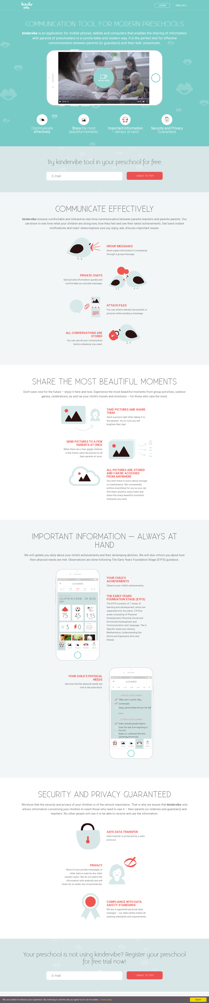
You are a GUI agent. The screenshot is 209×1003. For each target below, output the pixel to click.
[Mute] (144, 101)
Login (162, 5)
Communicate (42, 130)
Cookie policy (106, 999)
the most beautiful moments (83, 130)
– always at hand (125, 130)
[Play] (60, 101)
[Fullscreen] (147, 101)
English (180, 5)
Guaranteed (167, 130)
